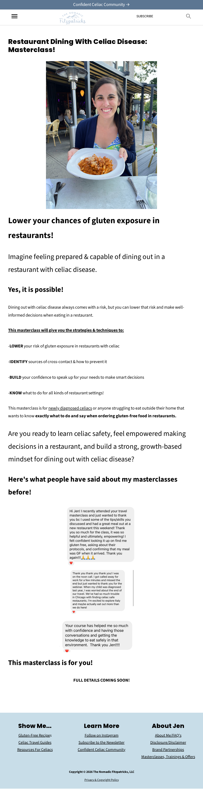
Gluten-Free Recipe (34, 735)
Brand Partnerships (168, 749)
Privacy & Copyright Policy (101, 780)
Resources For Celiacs (35, 749)
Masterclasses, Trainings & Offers (168, 757)
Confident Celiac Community (101, 749)
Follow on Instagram (102, 735)
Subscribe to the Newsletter (101, 742)
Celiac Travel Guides (34, 742)
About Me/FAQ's (168, 735)
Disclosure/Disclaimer (168, 742)
